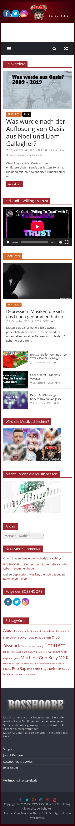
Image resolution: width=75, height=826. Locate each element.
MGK (63, 657)
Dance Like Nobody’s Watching (41, 558)
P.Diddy (7, 669)
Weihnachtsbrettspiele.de (20, 780)
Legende (7, 658)
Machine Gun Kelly (39, 657)
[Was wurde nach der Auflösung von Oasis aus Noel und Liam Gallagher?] (37, 73)
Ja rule (43, 652)
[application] (37, 226)
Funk (24, 652)
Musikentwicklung (30, 663)
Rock (26, 114)
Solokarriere (23, 154)
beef (39, 631)
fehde (6, 652)
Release (55, 668)
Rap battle (33, 669)
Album (9, 630)
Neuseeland (46, 663)
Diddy (38, 637)
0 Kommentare (56, 150)
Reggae (44, 669)
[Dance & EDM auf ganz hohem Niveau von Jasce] (15, 393)
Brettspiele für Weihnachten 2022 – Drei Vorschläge (48, 356)
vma (25, 674)
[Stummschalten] (60, 242)
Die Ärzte (46, 637)
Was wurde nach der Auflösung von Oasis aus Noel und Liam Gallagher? (35, 132)
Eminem (55, 645)
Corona (14, 637)
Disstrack (11, 645)
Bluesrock (61, 631)
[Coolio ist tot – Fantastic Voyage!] (15, 373)
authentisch (30, 631)
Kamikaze (54, 651)
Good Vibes (34, 652)
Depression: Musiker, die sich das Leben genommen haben (35, 313)
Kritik (64, 651)
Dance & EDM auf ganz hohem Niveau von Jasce (46, 397)
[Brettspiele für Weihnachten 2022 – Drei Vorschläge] (15, 353)
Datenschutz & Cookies (18, 761)
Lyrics (16, 658)
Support (8, 749)
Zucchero (32, 674)
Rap (23, 668)
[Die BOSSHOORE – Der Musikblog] (37, 4)
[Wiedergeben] (8, 242)
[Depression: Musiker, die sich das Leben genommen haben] (37, 265)
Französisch (16, 652)
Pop (15, 668)
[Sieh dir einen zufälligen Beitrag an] (66, 48)
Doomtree (26, 646)
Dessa (31, 637)
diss (56, 637)
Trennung (37, 154)
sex (13, 674)
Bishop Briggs (48, 631)
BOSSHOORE (36, 150)
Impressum (10, 768)
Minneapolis (9, 663)
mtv (18, 663)
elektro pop (37, 646)
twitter (18, 674)
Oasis (12, 154)
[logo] (37, 698)
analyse (19, 631)
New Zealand (58, 663)
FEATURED (14, 114)
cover (24, 637)
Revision (66, 669)
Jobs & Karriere (13, 755)
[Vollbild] (67, 242)
